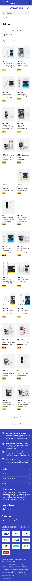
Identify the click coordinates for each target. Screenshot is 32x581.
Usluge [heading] (4, 466)
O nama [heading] (4, 476)
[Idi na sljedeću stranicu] (22, 418)
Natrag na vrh (15, 424)
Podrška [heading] (4, 461)
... (11, 18)
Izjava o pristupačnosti (8, 554)
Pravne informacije (7, 552)
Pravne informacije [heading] (8, 471)
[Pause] (29, 2)
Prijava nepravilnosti (20, 552)
